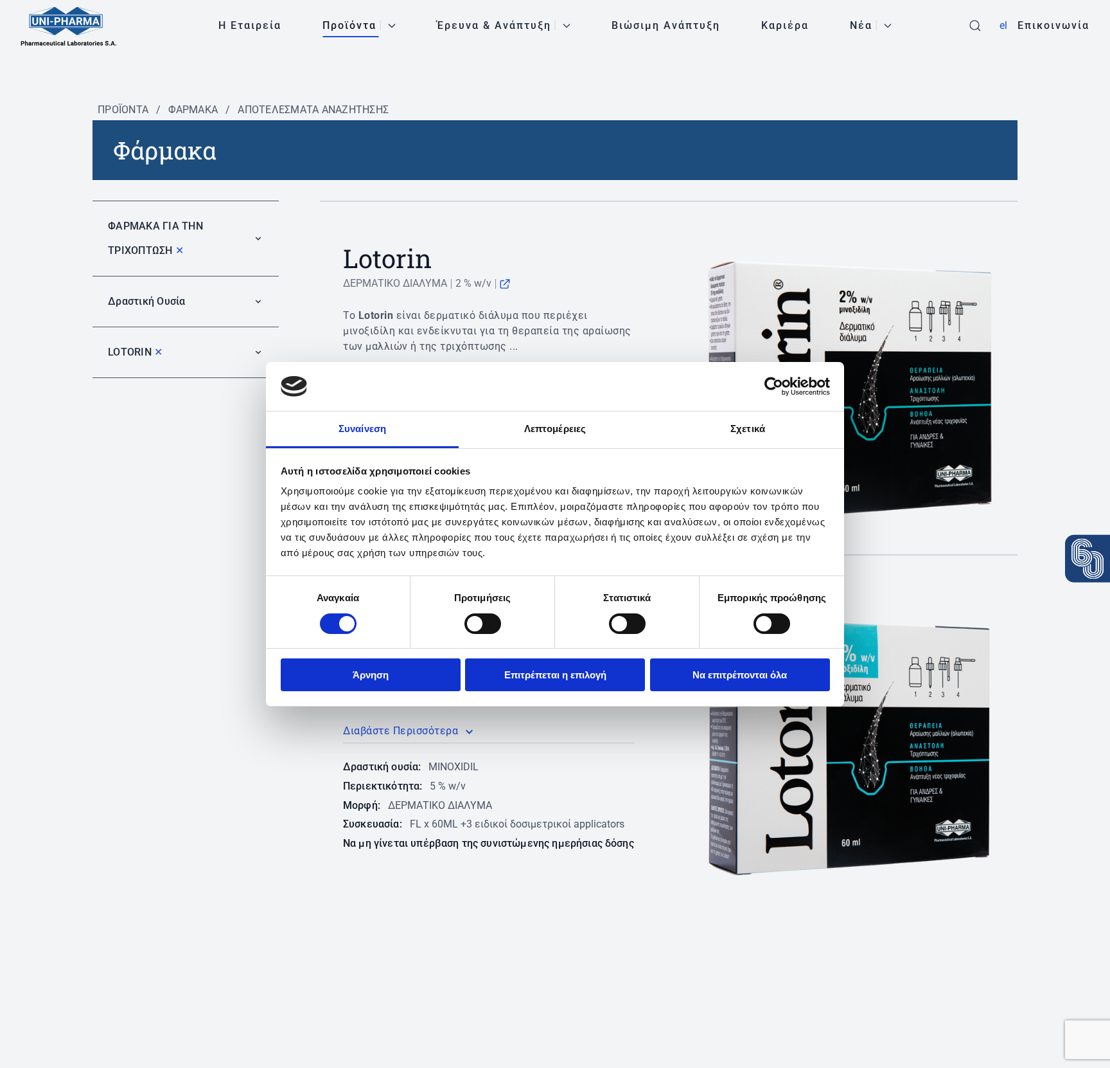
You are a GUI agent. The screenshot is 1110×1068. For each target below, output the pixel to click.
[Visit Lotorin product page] (505, 283)
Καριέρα (785, 25)
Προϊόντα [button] (349, 25)
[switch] (482, 623)
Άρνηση (371, 674)
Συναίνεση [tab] (362, 428)
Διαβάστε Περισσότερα (400, 731)
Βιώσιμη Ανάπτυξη (666, 25)
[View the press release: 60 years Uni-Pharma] (1087, 558)
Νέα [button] (861, 25)
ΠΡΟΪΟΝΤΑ (123, 110)
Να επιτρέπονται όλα (739, 674)
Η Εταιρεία (249, 25)
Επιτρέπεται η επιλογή (555, 674)
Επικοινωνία (1053, 25)
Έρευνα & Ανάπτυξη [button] (494, 25)
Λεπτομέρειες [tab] (555, 428)
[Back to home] (69, 25)
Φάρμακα (193, 110)
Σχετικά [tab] (747, 428)
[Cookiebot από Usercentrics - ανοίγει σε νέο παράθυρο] (774, 386)
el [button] (1003, 25)
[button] (975, 25)
